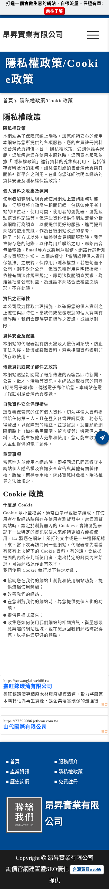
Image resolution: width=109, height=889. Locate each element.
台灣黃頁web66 (87, 869)
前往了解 (54, 11)
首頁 (15, 761)
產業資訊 (19, 771)
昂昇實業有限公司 (33, 35)
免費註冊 (68, 781)
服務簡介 (68, 761)
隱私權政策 (70, 771)
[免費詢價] (102, 437)
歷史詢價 (19, 781)
